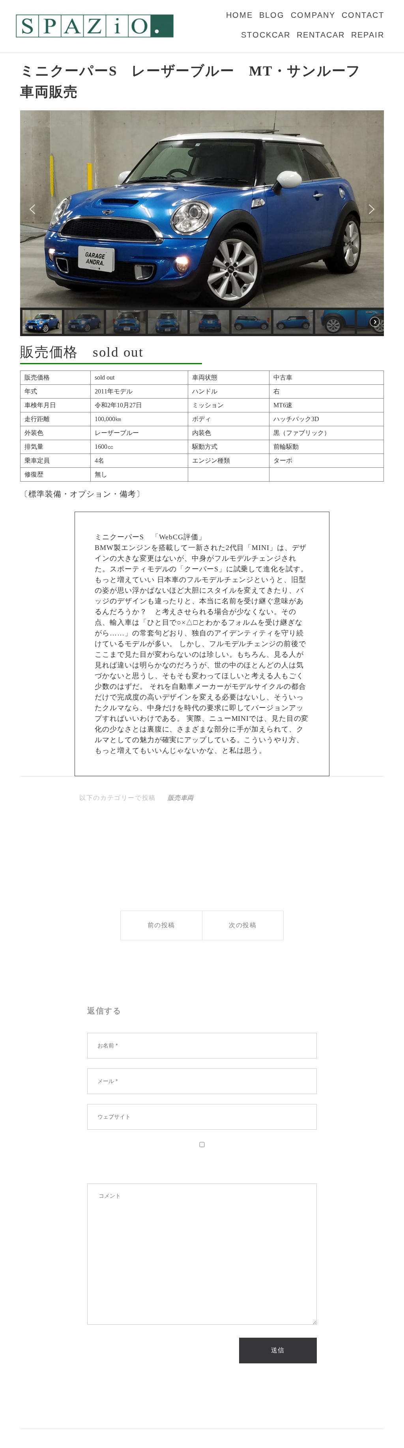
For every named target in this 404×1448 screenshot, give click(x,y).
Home (239, 15)
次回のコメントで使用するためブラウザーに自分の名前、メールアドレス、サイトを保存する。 (199, 1160)
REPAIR (367, 34)
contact (363, 15)
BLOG (271, 15)
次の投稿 (242, 925)
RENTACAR (321, 34)
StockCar (265, 34)
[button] (32, 209)
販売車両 (181, 797)
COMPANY (313, 15)
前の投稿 (161, 925)
